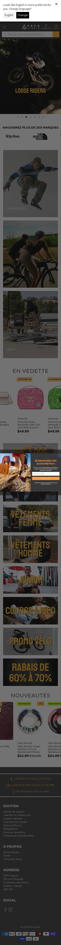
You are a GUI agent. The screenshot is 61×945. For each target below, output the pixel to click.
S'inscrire (46, 478)
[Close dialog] (59, 455)
